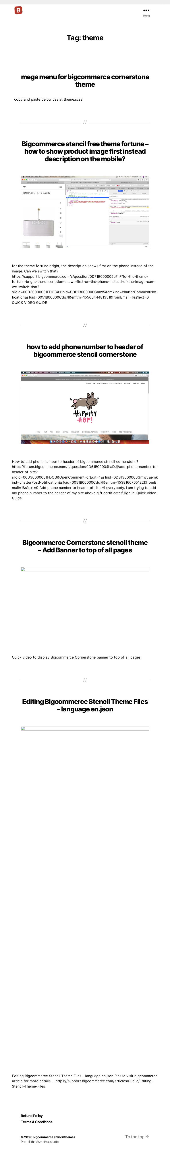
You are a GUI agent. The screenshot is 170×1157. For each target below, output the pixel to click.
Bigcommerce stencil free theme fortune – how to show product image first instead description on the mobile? (85, 151)
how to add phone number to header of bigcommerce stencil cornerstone (85, 350)
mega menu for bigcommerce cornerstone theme (85, 80)
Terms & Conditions (36, 1122)
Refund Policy (31, 1115)
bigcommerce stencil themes (54, 1137)
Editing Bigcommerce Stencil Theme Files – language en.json (85, 705)
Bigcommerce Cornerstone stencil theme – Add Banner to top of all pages (85, 546)
